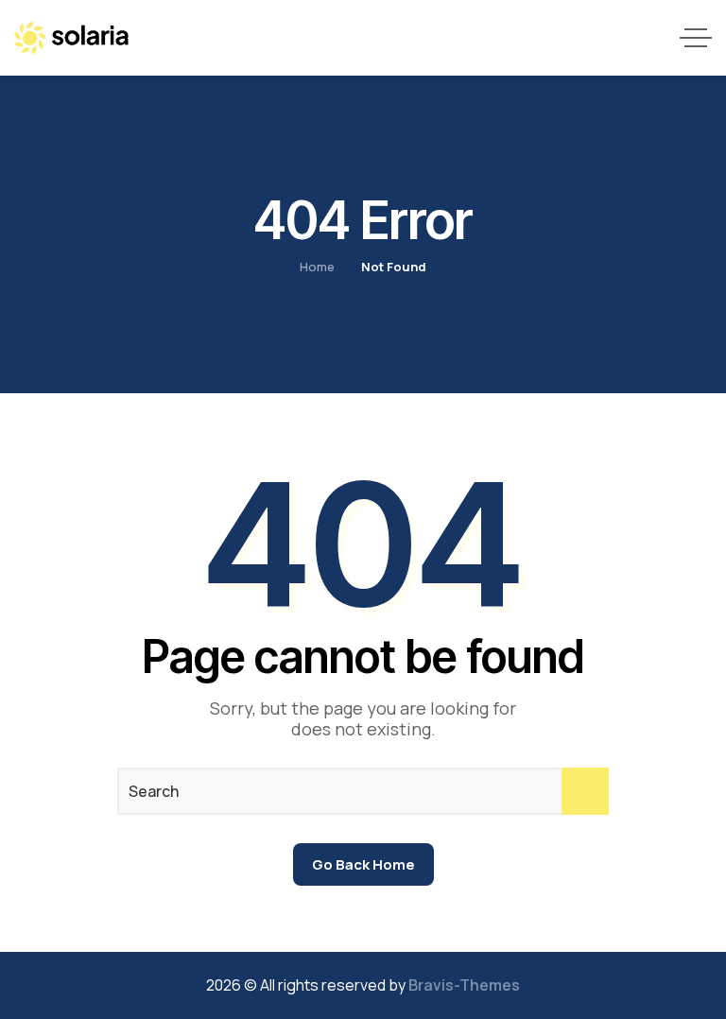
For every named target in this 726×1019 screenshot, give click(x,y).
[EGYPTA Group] (71, 38)
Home (317, 266)
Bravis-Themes (464, 985)
